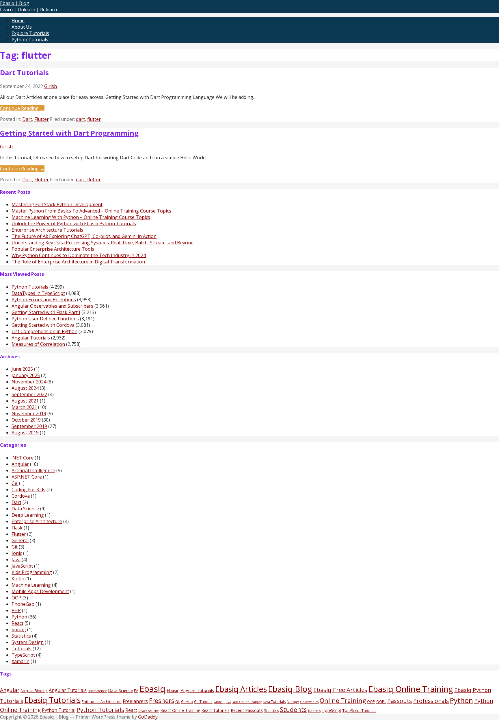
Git (15, 547)
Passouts (399, 701)
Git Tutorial (203, 701)
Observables (309, 702)
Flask (17, 528)
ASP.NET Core (27, 477)
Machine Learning (31, 585)
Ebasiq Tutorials (52, 700)
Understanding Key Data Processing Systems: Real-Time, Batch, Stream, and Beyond (102, 242)
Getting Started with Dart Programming (69, 133)
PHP (16, 610)
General (20, 540)
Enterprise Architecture (37, 521)
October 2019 (26, 420)
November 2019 (29, 413)
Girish (50, 86)
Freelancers (135, 701)
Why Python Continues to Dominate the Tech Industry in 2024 (79, 255)
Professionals (431, 701)
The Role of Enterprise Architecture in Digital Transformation (78, 262)
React (17, 623)
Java (16, 559)
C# (15, 483)
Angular (20, 464)
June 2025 (22, 369)
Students (293, 709)
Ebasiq (152, 689)
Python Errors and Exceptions (44, 299)
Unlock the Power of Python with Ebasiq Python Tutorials (74, 223)
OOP (16, 598)
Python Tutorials (30, 39)
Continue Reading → (22, 108)
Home (18, 20)
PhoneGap (23, 604)
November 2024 (29, 382)
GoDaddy (148, 717)
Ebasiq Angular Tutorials (190, 690)
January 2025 (26, 375)
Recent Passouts (247, 710)
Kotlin (18, 578)
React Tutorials (215, 710)
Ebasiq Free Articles (340, 690)
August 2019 (25, 432)
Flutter (41, 119)
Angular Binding (34, 690)
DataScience (97, 691)
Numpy (293, 701)
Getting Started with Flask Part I (46, 312)
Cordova (21, 496)
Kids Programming (32, 572)
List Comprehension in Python (44, 331)
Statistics (21, 636)
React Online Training (180, 710)
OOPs (381, 701)
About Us (22, 27)
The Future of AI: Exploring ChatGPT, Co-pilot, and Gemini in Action (84, 236)
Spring (19, 629)
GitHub (187, 701)
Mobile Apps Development (40, 591)
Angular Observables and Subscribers (52, 306)
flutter (94, 119)
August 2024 (25, 388)
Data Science (25, 508)
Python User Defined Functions (45, 318)
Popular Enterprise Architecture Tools (53, 249)
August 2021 (25, 401)
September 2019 (29, 426)
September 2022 (29, 394)
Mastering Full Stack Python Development (57, 204)
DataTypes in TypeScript (38, 293)
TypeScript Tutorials (359, 710)
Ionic (17, 553)
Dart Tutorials (24, 72)
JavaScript (22, 566)
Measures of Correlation (38, 344)
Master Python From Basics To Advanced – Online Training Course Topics (91, 211)
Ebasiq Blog (290, 688)
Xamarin (20, 661)
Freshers (161, 700)
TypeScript (23, 655)
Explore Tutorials (30, 33)
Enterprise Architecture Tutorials (47, 230)
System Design (28, 642)
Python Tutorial (58, 710)
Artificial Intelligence (33, 470)
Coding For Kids (28, 489)
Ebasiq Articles (241, 689)
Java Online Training (247, 702)
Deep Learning (28, 515)
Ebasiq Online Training (410, 688)
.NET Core (22, 458)
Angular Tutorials (31, 338)
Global (219, 702)
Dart (27, 119)
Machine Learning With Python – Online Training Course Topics (81, 217)
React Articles (148, 711)
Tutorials (21, 648)
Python (19, 617)
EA (136, 690)
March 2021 (24, 407)
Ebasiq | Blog (14, 3)
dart (80, 119)
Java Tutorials (274, 701)
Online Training (343, 700)
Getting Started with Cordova (43, 325)
